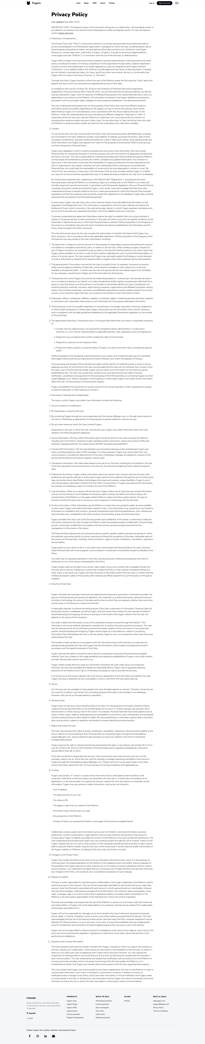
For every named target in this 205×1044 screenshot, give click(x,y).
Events (102, 3)
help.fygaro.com (159, 1001)
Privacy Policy (158, 1007)
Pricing (111, 3)
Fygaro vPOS (72, 1007)
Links (78, 3)
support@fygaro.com (161, 1004)
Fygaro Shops (72, 1004)
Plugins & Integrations (75, 1017)
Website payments (103, 1017)
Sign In (152, 3)
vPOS (94, 3)
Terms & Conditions (160, 1011)
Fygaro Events (72, 1011)
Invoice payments (73, 1014)
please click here (65, 33)
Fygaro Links (71, 1001)
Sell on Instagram (102, 1007)
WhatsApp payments (104, 1001)
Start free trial (164, 3)
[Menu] (176, 3)
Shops (86, 3)
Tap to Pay (100, 1011)
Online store (100, 1014)
